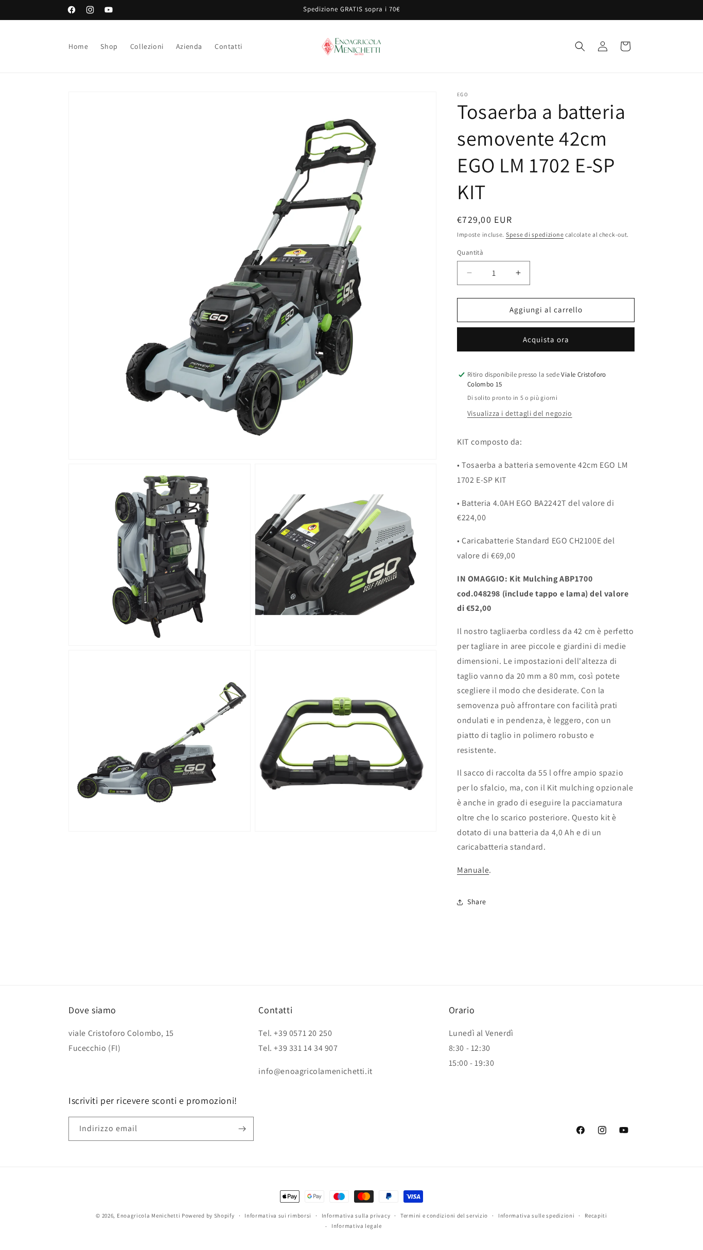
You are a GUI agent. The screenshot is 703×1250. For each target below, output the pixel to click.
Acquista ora (546, 339)
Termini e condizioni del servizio (444, 1215)
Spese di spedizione (535, 234)
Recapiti (596, 1215)
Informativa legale (356, 1225)
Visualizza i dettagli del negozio (519, 413)
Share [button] (476, 901)
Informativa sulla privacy (356, 1215)
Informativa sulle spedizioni (536, 1215)
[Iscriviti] (242, 1129)
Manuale (473, 870)
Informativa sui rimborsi (277, 1215)
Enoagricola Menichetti (148, 1215)
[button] (580, 46)
